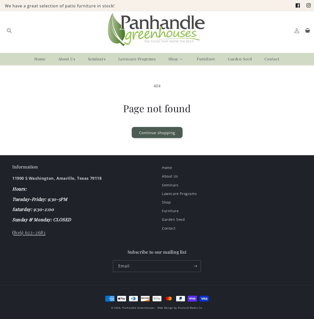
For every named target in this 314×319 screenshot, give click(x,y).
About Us (170, 176)
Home (167, 167)
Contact (168, 228)
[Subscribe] (195, 266)
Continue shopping (157, 132)
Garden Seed (173, 219)
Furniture (170, 210)
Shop (166, 202)
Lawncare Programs (179, 193)
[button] (9, 30)
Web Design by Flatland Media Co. (180, 307)
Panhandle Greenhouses (138, 307)
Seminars (170, 185)
